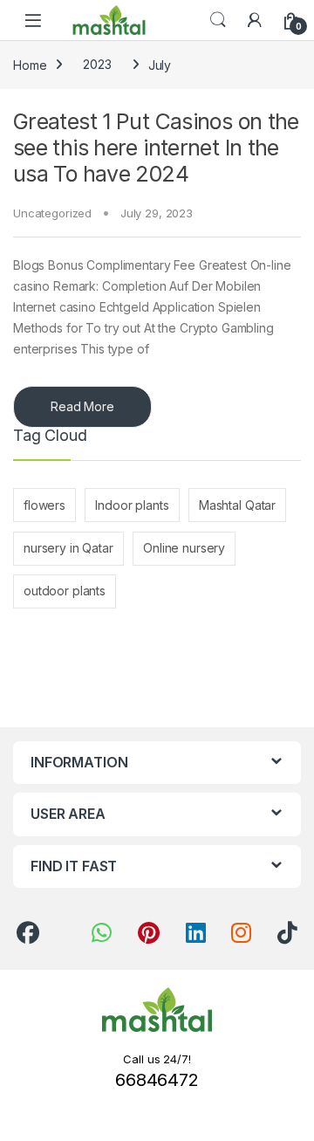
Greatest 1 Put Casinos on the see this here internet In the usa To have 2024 (156, 147)
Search (218, 20)
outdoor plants (65, 590)
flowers (44, 505)
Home (29, 64)
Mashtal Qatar (237, 505)
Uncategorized (52, 213)
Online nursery (184, 547)
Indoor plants (131, 505)
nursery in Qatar (68, 547)
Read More (82, 406)
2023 (97, 64)
